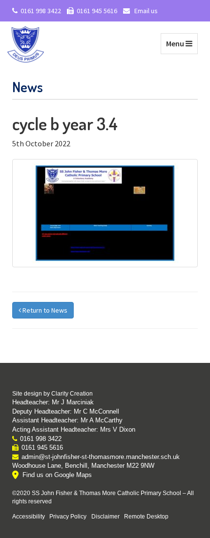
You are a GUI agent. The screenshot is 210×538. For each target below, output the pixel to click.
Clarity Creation (72, 393)
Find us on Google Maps (57, 474)
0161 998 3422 (41, 10)
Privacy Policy (67, 516)
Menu (182, 43)
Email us (145, 10)
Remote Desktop (146, 516)
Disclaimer (105, 516)
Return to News (44, 310)
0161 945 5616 (97, 10)
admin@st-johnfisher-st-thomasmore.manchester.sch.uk (100, 456)
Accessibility (28, 516)
